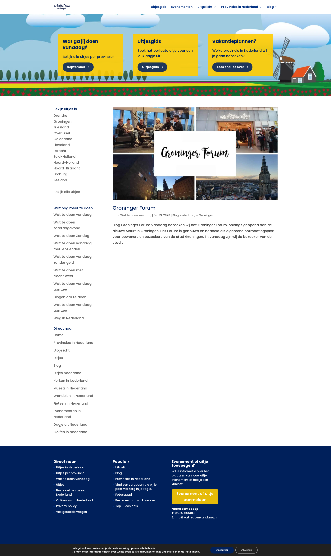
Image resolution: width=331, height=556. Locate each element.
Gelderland (62, 138)
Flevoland (61, 144)
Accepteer (222, 550)
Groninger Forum (134, 207)
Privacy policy (66, 506)
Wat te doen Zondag (71, 235)
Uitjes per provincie (70, 473)
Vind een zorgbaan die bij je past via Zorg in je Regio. (135, 487)
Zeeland (60, 180)
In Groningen (205, 215)
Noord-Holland (66, 162)
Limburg (60, 174)
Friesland (61, 127)
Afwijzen (246, 550)
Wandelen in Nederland (73, 395)
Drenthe (60, 115)
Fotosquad (123, 495)
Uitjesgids (158, 7)
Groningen (62, 121)
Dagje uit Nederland (70, 424)
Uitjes (58, 357)
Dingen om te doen (69, 297)
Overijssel (61, 133)
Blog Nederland (183, 215)
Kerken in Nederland (70, 380)
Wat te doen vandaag (135, 215)
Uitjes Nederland (67, 372)
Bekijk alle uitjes (66, 191)
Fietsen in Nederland (70, 403)
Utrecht (59, 150)
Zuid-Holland (64, 156)
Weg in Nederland (68, 318)
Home (58, 335)
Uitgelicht (204, 7)
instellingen (192, 552)
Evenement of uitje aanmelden (195, 496)
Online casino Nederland (74, 500)
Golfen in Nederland (70, 432)
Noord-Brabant (66, 168)
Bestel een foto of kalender (135, 500)
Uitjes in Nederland (70, 467)
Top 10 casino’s (126, 506)
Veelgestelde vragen (71, 512)
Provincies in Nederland (239, 7)
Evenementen (182, 7)
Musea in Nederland (70, 388)
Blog (270, 7)
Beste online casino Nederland (70, 492)
